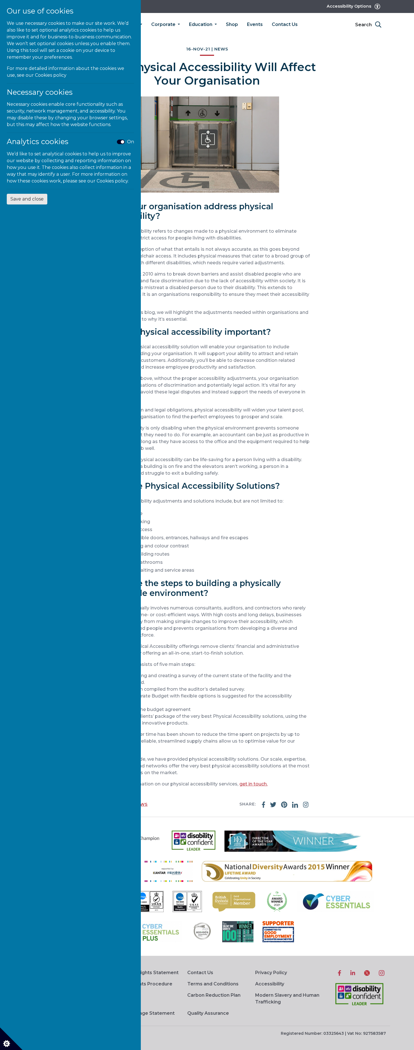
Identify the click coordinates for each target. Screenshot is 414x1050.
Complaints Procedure (146, 984)
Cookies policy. (113, 181)
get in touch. (253, 784)
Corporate (164, 24)
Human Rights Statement (149, 972)
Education (201, 24)
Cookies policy (50, 75)
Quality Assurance (208, 1013)
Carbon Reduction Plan (214, 995)
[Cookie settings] (11, 1038)
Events (255, 24)
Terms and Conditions (213, 984)
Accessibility (269, 984)
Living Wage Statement (147, 1013)
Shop (232, 24)
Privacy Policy (271, 972)
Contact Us (285, 24)
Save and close (27, 199)
